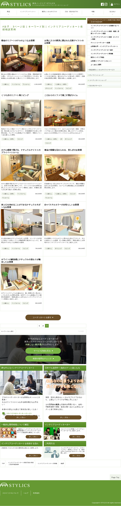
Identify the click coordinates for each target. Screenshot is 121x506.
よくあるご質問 (96, 64)
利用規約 (36, 493)
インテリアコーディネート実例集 (102, 53)
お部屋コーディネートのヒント (101, 61)
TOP (3, 463)
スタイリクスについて (10, 493)
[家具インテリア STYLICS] (16, 4)
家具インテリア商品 (97, 57)
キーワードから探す (7, 331)
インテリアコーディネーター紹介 (102, 50)
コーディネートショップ (97, 80)
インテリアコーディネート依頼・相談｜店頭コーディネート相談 (105, 32)
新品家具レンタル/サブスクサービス (102, 70)
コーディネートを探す (42, 317)
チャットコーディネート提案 (100, 42)
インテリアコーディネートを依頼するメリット (105, 27)
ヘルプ (26, 493)
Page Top (115, 477)
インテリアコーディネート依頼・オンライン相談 (105, 38)
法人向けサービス (95, 85)
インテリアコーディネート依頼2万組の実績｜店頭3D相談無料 (104, 21)
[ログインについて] (111, 4)
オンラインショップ (96, 75)
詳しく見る (21, 417)
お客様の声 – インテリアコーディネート (104, 46)
